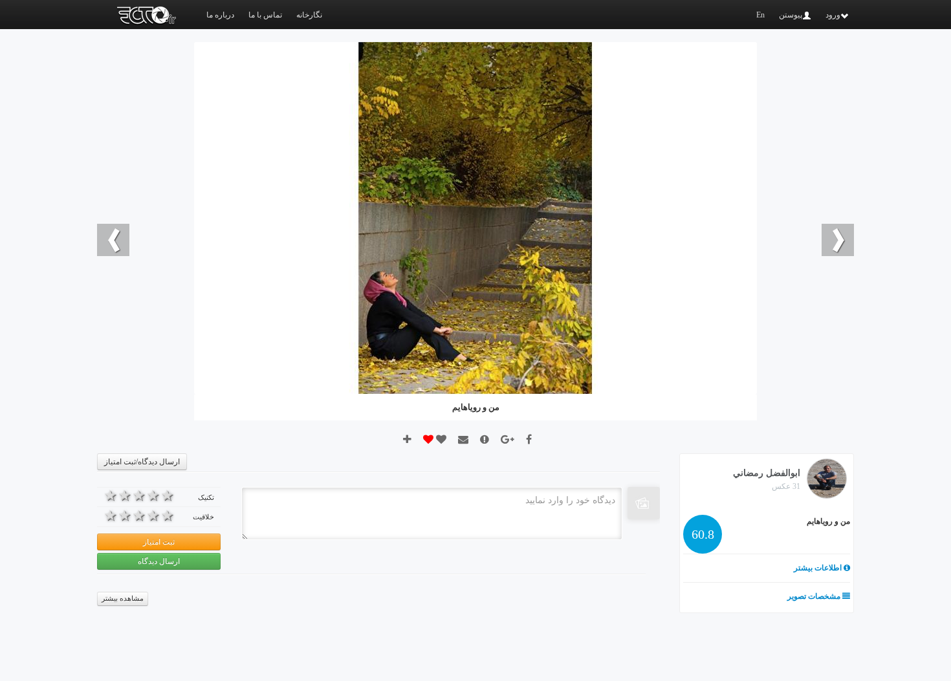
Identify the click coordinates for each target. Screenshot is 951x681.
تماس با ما (265, 14)
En (760, 14)
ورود (832, 14)
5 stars (111, 495)
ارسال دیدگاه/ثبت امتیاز (142, 461)
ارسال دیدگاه (159, 561)
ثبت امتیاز (159, 541)
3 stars (139, 495)
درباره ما (220, 14)
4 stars (125, 495)
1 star (167, 495)
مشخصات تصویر (814, 596)
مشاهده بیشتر (123, 598)
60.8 (703, 534)
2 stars (153, 495)
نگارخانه (309, 14)
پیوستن (790, 14)
